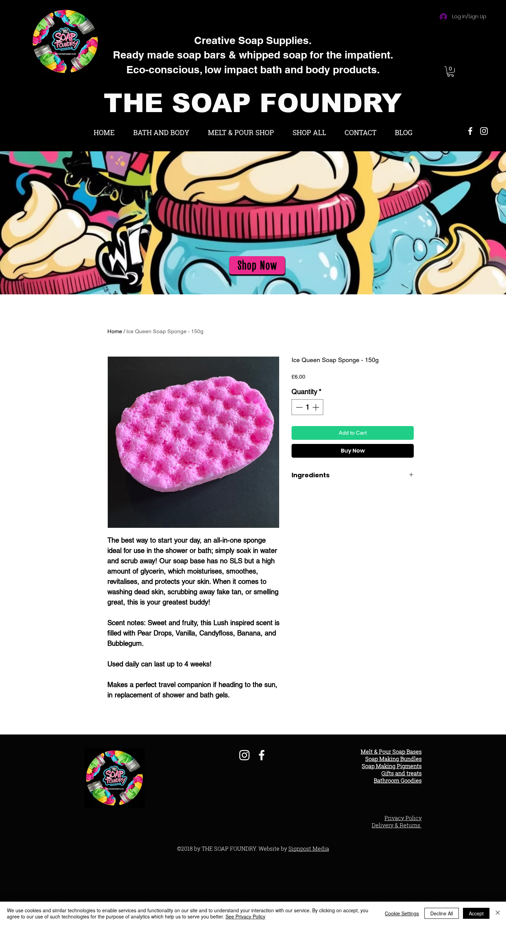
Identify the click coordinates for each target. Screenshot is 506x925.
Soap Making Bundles (393, 758)
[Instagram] (484, 131)
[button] (450, 71)
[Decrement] (298, 407)
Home (114, 331)
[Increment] (316, 407)
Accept (476, 913)
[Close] (498, 913)
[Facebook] (470, 131)
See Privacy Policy (245, 916)
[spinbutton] (307, 407)
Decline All (441, 913)
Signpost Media (308, 848)
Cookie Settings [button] (402, 913)
